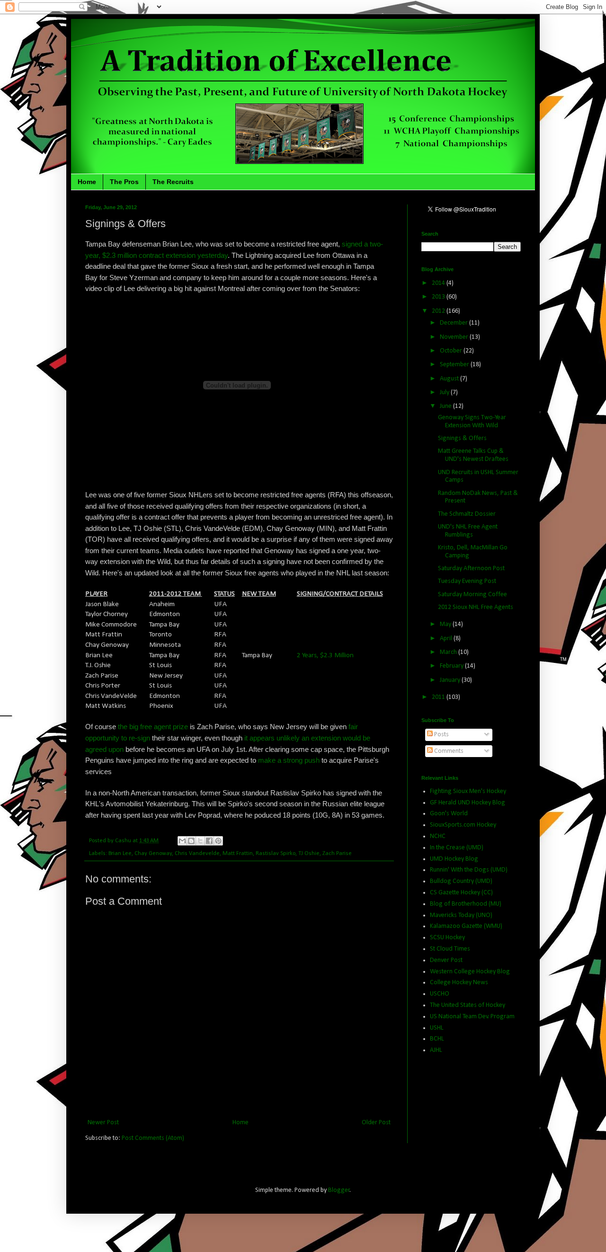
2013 (439, 296)
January (451, 680)
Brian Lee (120, 853)
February (452, 666)
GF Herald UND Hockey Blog (467, 802)
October (451, 350)
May (446, 624)
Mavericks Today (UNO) (461, 915)
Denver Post (446, 960)
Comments (448, 751)
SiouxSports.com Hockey (463, 825)
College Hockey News (459, 982)
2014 (439, 283)
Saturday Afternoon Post (471, 568)
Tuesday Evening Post (467, 581)
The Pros (124, 181)
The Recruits (173, 181)
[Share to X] (200, 841)
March (449, 652)
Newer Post (103, 1122)
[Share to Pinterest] (218, 841)
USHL (437, 1028)
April (447, 638)
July (445, 392)
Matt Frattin (238, 853)
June (446, 406)
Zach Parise (337, 853)
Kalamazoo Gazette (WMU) (466, 926)
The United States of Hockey (467, 1005)
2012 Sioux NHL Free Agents (475, 607)
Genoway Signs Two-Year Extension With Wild (472, 421)
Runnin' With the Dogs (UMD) (469, 869)
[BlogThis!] (191, 841)
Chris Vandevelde (197, 853)
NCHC (438, 836)
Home (87, 181)
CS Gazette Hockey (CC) (461, 892)
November (455, 337)
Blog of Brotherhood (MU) (465, 904)
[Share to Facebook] (209, 841)
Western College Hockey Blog (470, 971)
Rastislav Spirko (275, 853)
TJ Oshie (309, 853)
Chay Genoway (153, 853)
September (455, 364)
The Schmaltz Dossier (467, 514)
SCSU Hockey (447, 937)
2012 (439, 311)
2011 (439, 697)
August (450, 378)
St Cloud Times (450, 948)
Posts (441, 734)
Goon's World (449, 813)
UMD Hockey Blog (454, 859)
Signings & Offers (462, 438)
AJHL (436, 1050)
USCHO (439, 993)
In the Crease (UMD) (456, 847)
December (454, 322)
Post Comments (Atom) (153, 1138)
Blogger (339, 1190)
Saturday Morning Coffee (472, 594)
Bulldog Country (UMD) (461, 881)
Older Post (376, 1122)
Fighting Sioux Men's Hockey (468, 791)
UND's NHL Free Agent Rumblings (468, 530)
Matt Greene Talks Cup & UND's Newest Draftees (473, 455)
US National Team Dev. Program (472, 1016)
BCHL (437, 1038)
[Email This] (182, 841)
